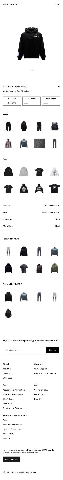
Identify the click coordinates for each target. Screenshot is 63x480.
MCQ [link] (5, 114)
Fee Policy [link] (38, 394)
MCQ (5, 91)
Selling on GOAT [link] (41, 390)
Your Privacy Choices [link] (12, 425)
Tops (18, 91)
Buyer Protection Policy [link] (13, 394)
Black (57, 226)
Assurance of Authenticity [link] (14, 390)
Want (57, 5)
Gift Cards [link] (7, 404)
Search (13, 4)
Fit (59, 87)
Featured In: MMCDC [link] (12, 284)
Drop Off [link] (37, 399)
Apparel (12, 91)
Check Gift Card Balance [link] (45, 373)
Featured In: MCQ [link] (11, 239)
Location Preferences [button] (12, 429)
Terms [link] (5, 420)
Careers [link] (6, 373)
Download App (11, 459)
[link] (8, 126)
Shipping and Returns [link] (12, 408)
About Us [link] (7, 369)
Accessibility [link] (8, 434)
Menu (5, 4)
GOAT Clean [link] (8, 399)
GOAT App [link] (7, 378)
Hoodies (25, 91)
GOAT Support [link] (40, 369)
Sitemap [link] (6, 438)
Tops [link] (5, 159)
